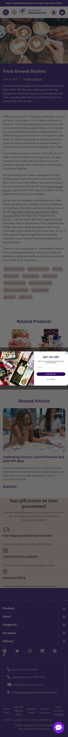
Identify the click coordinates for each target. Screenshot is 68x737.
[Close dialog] (66, 353)
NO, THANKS (51, 379)
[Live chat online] (58, 727)
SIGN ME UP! (51, 374)
